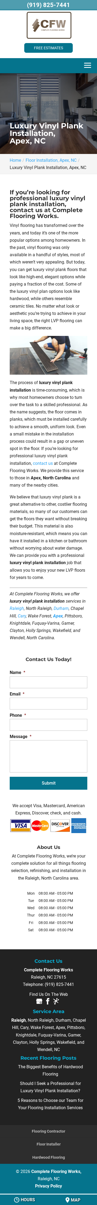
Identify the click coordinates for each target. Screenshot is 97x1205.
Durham (61, 608)
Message (21, 736)
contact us (43, 463)
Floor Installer (49, 1144)
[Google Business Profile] (39, 1002)
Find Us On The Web (48, 994)
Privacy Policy (48, 1186)
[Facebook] (47, 1002)
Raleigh (17, 608)
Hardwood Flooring (48, 1157)
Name (17, 672)
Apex (58, 616)
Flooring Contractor (48, 1131)
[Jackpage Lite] (56, 1002)
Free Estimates (48, 48)
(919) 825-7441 (48, 5)
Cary (22, 616)
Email (17, 694)
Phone (18, 715)
